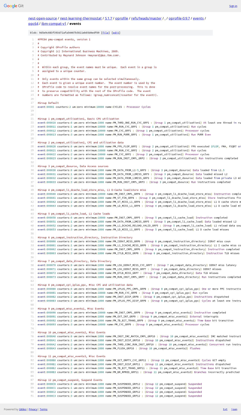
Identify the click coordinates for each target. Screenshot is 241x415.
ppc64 (33, 23)
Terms (43, 409)
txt (225, 409)
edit (116, 32)
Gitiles (22, 409)
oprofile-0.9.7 (179, 18)
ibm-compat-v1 (53, 23)
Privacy (33, 409)
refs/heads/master (146, 18)
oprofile (121, 18)
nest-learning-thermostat (81, 18)
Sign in (233, 6)
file (105, 32)
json (234, 409)
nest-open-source (42, 18)
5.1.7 (108, 18)
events (198, 18)
